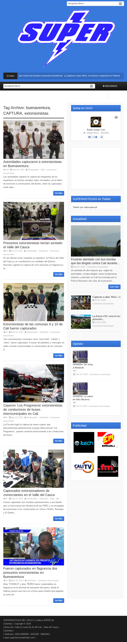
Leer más (114, 287)
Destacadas (33, 170)
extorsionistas (36, 113)
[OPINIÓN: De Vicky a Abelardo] (80, 356)
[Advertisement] (96, 168)
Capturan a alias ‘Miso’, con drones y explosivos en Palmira (88, 76)
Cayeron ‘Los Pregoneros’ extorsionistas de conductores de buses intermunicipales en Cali (32, 409)
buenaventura (38, 107)
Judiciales (43, 251)
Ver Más (59, 193)
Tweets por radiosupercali (85, 207)
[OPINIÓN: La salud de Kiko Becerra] (80, 388)
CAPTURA (12, 113)
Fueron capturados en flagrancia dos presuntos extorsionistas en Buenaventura (30, 573)
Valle (43, 170)
